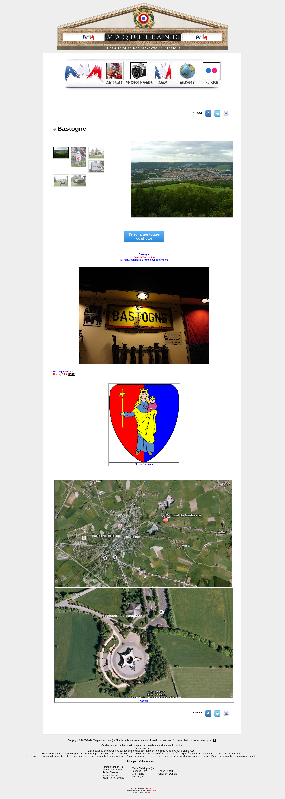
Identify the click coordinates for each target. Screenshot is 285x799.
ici (214, 740)
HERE (71, 374)
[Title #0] (181, 182)
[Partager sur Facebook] (208, 116)
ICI (71, 371)
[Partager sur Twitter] (217, 116)
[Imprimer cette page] (226, 116)
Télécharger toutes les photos (144, 236)
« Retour (197, 112)
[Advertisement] (142, 101)
